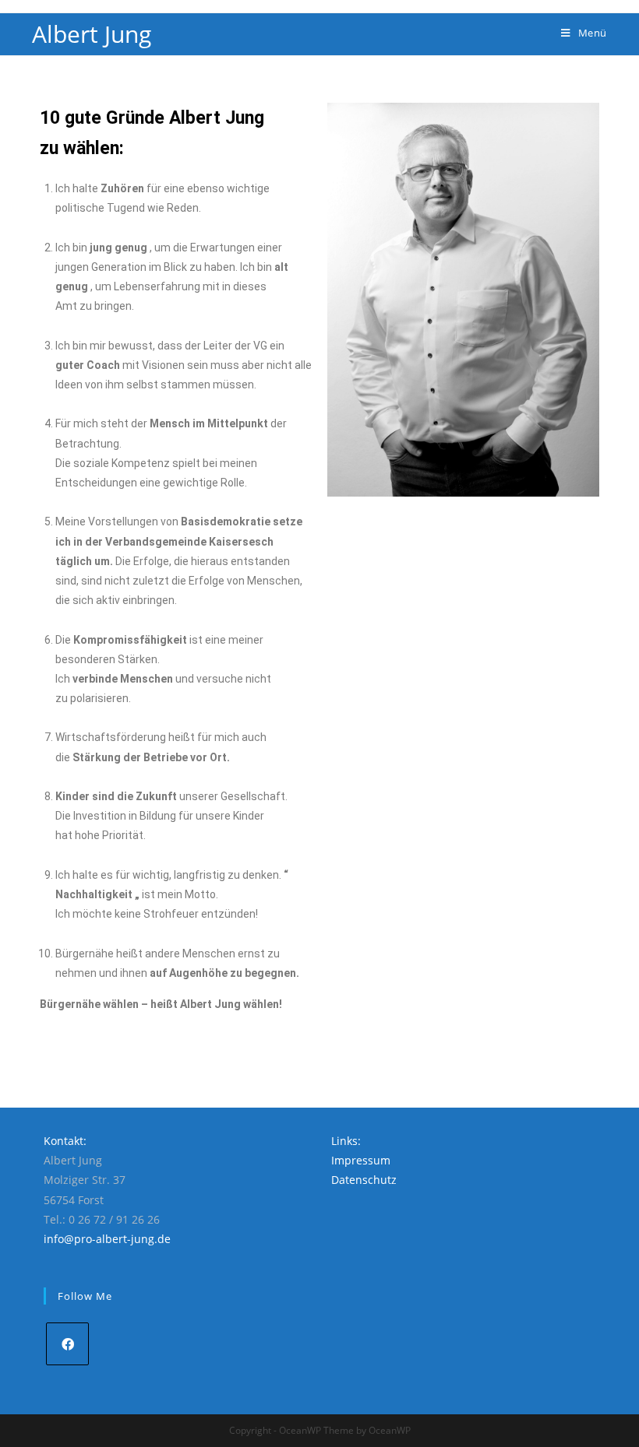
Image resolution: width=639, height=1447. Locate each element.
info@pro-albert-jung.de (107, 1238)
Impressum (360, 1160)
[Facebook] (67, 1343)
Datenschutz (364, 1179)
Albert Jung (91, 34)
